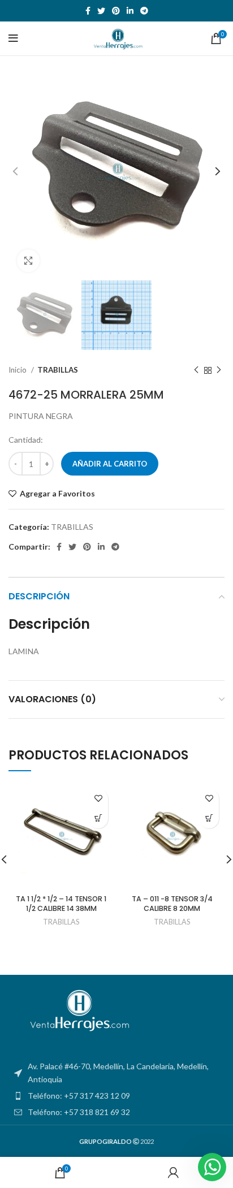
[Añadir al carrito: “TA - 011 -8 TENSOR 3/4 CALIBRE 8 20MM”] (209, 818)
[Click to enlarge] (28, 260)
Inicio (18, 369)
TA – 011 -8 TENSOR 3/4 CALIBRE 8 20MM (172, 904)
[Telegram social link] (144, 10)
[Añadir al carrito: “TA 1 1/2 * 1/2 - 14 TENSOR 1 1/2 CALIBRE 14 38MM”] (98, 818)
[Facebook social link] (88, 10)
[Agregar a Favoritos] (98, 799)
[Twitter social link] (101, 10)
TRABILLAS (57, 369)
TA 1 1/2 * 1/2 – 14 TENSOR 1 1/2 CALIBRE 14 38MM (61, 904)
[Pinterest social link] (116, 10)
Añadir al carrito (109, 463)
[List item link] (116, 1096)
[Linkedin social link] (130, 10)
